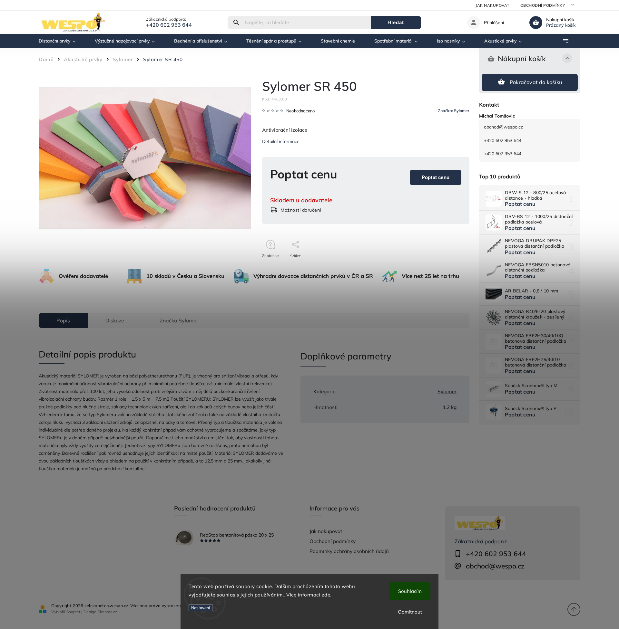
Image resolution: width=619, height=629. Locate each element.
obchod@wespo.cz (503, 127)
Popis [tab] (63, 320)
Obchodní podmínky (542, 5)
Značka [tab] (179, 320)
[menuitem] (62, 41)
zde (326, 595)
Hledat (396, 22)
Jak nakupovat (492, 5)
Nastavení (200, 607)
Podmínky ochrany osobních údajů (349, 551)
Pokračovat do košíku (536, 82)
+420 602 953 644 (502, 140)
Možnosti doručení (300, 210)
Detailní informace (281, 141)
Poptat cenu (435, 177)
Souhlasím (410, 591)
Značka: (453, 110)
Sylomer (447, 391)
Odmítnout (410, 612)
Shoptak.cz (107, 611)
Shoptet (73, 611)
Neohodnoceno (300, 111)
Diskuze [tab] (114, 320)
